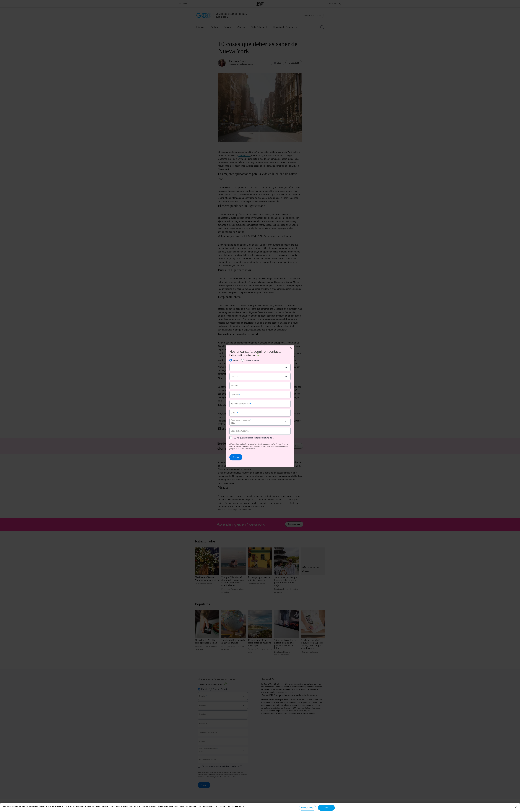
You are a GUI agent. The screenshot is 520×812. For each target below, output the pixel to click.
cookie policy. (238, 806)
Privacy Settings (307, 808)
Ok (326, 808)
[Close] (516, 807)
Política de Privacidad (237, 446)
